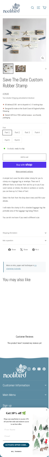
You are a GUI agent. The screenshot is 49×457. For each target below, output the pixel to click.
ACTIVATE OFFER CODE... (16, 445)
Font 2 (17, 132)
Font (4, 128)
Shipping (15, 98)
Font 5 (7, 140)
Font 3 (27, 132)
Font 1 (7, 132)
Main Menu (9, 395)
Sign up (7, 405)
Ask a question (8, 240)
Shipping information (10, 233)
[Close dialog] (46, 410)
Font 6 (17, 140)
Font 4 (37, 132)
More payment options (24, 171)
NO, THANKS (16, 451)
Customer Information (16, 385)
